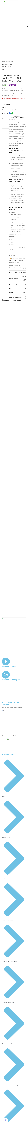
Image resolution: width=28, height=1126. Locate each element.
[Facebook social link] (10, 113)
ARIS (24, 292)
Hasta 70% (11, 109)
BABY (3, 69)
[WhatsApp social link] (12, 113)
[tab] (17, 116)
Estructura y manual (21, 284)
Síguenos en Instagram (11, 680)
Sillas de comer (10, 61)
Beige (16, 272)
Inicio (3, 61)
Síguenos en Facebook (10, 666)
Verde (24, 272)
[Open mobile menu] (1, 26)
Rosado (20, 272)
